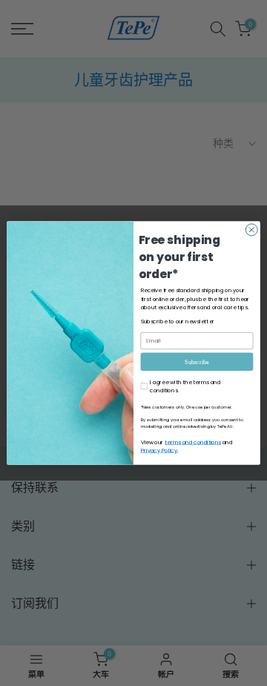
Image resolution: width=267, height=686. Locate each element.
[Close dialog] (251, 230)
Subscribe (196, 361)
